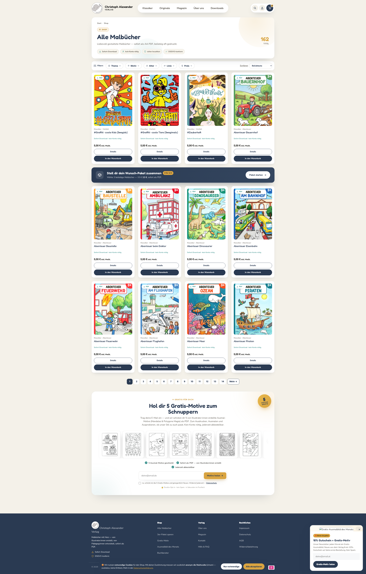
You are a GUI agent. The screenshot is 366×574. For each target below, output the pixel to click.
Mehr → (233, 381)
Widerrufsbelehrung (248, 546)
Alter (151, 66)
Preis (186, 66)
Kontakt (201, 540)
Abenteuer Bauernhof (246, 132)
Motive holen (215, 475)
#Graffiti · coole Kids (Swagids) (111, 132)
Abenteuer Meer (196, 341)
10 (192, 381)
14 (223, 381)
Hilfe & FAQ (203, 546)
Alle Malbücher (164, 528)
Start (99, 23)
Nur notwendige (231, 566)
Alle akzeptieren (254, 566)
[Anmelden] (262, 8)
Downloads (217, 8)
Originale (165, 8)
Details (113, 151)
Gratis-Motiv (163, 540)
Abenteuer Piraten (244, 341)
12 (207, 381)
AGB (241, 540)
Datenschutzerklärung (143, 568)
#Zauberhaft (194, 132)
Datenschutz (211, 483)
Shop (106, 23)
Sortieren (244, 65)
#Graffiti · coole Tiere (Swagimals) (159, 132)
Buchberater (163, 552)
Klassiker (148, 8)
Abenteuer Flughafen (152, 341)
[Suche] (255, 8)
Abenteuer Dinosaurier (199, 246)
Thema (114, 66)
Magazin (182, 8)
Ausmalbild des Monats (168, 546)
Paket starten (256, 175)
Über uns (199, 8)
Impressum (244, 528)
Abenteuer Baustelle (105, 246)
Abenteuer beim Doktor (153, 246)
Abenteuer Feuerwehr (106, 341)
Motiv (133, 66)
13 (215, 381)
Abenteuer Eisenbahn (245, 246)
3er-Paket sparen (165, 534)
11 (200, 381)
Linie (169, 66)
